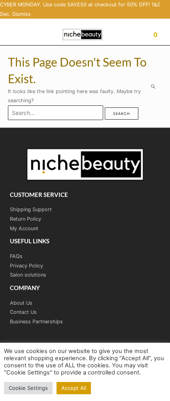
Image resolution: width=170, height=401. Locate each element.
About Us (21, 303)
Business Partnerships (36, 322)
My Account (24, 228)
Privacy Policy (26, 266)
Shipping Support (31, 209)
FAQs (16, 256)
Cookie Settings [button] (28, 388)
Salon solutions (28, 275)
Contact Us (23, 312)
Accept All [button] (73, 388)
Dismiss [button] (21, 14)
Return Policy (25, 219)
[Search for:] (56, 113)
